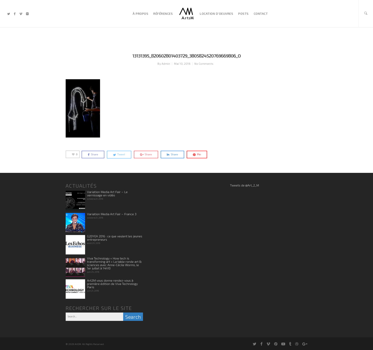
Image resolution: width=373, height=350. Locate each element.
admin (166, 63)
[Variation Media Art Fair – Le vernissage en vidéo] (75, 200)
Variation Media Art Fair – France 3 (111, 214)
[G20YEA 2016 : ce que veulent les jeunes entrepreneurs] (75, 244)
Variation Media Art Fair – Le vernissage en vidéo (107, 193)
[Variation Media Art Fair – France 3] (75, 222)
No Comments (204, 63)
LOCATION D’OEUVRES (216, 13)
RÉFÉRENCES (163, 13)
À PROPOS (140, 13)
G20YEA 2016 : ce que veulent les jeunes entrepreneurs (114, 237)
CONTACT (261, 13)
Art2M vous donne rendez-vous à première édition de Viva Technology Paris (112, 284)
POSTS (243, 13)
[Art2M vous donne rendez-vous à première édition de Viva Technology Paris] (75, 289)
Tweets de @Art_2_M (244, 185)
